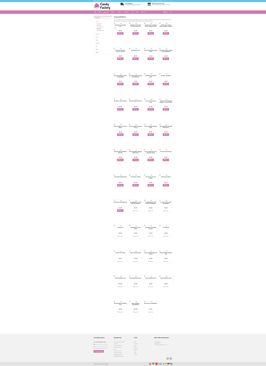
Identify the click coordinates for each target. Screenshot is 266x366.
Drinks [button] (119, 12)
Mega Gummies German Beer (151, 127)
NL (164, 1)
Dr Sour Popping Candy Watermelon (135, 76)
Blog (115, 349)
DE (171, 1)
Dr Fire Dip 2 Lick (135, 50)
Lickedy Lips (166, 227)
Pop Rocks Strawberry (150, 303)
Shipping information (118, 354)
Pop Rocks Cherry (136, 177)
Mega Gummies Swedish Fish (120, 304)
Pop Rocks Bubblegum (120, 177)
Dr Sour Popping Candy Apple (150, 51)
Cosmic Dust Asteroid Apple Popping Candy (151, 25)
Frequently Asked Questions (119, 356)
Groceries (97, 43)
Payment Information (118, 352)
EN (169, 1)
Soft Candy (99, 25)
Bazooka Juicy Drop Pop (120, 25)
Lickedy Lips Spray (120, 252)
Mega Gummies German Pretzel (120, 152)
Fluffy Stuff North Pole (150, 101)
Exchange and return (118, 347)
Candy (97, 21)
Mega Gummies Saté (150, 278)
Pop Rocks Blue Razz (166, 151)
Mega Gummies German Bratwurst (166, 127)
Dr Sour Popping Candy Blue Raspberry (165, 51)
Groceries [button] (126, 12)
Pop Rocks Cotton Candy (151, 177)
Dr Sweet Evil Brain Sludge (150, 228)
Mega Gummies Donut (135, 278)
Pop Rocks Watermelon (120, 202)
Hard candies (99, 23)
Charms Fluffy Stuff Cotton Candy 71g (135, 25)
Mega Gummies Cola (120, 278)
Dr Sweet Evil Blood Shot (150, 76)
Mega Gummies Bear (135, 252)
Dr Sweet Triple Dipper (120, 101)
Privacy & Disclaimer (118, 350)
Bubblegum (99, 28)
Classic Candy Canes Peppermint (166, 202)
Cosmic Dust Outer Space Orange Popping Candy (166, 26)
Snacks (97, 37)
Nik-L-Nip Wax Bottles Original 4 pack (151, 152)
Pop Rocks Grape (166, 177)
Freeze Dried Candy (100, 30)
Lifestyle (97, 52)
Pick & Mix (98, 34)
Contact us (116, 343)
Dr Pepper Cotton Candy (136, 228)
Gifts (132, 12)
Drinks (97, 40)
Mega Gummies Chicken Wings (120, 127)
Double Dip (120, 227)
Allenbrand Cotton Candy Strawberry (150, 202)
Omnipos (106, 363)
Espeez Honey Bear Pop (135, 101)
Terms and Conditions (118, 345)
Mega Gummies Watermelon (135, 304)
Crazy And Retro (100, 27)
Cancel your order (98, 351)
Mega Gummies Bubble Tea (166, 253)
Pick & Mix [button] (106, 12)
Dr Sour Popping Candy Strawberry (120, 76)
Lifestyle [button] (143, 12)
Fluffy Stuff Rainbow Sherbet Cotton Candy (166, 101)
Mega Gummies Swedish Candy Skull (135, 152)
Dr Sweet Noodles (166, 75)
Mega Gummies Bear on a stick (150, 253)
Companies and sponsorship (119, 341)
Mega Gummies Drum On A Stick (135, 127)
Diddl (137, 12)
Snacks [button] (113, 12)
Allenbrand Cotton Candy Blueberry (135, 202)
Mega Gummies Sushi (166, 278)
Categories (97, 17)
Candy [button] (99, 12)
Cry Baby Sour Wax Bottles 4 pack (120, 51)
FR (166, 1)
